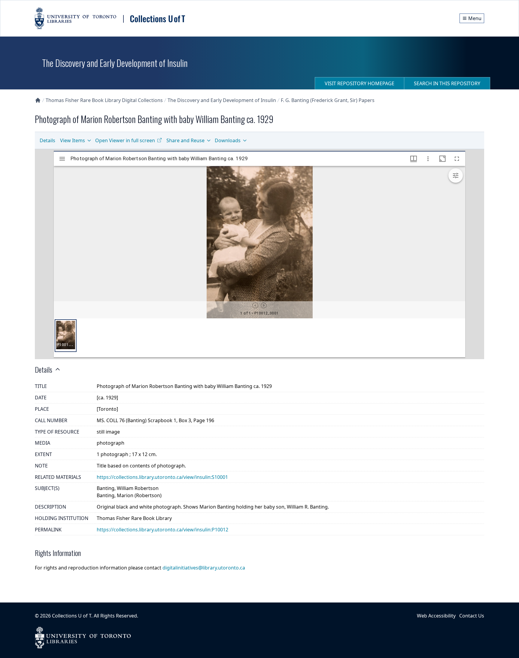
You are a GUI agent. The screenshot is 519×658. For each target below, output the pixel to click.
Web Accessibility (436, 615)
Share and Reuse (185, 140)
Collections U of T (71, 615)
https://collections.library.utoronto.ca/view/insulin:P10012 (162, 529)
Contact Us (471, 615)
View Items (72, 140)
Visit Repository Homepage (359, 83)
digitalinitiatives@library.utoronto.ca (203, 567)
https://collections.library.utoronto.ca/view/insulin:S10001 (162, 477)
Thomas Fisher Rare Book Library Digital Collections (104, 100)
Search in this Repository (447, 83)
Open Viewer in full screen (125, 140)
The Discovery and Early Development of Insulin (222, 100)
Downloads (228, 140)
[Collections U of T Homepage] (38, 100)
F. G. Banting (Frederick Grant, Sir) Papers (328, 100)
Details (47, 140)
